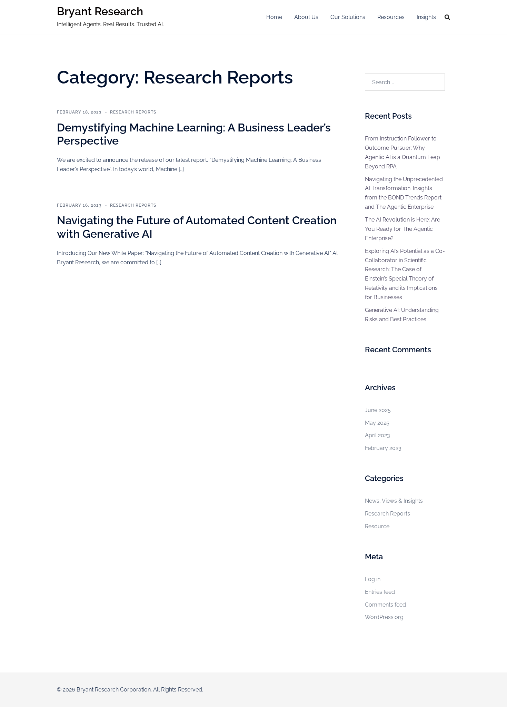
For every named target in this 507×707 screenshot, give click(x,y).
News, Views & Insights (394, 501)
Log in (372, 579)
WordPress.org (384, 617)
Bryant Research (100, 11)
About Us (306, 17)
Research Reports (133, 112)
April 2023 (377, 435)
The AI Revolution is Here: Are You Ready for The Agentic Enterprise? (402, 229)
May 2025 (377, 423)
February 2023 (383, 448)
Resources (391, 17)
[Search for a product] (447, 17)
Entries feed (380, 592)
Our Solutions (347, 17)
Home (274, 17)
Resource (377, 526)
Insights (426, 17)
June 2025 (378, 410)
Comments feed (385, 604)
